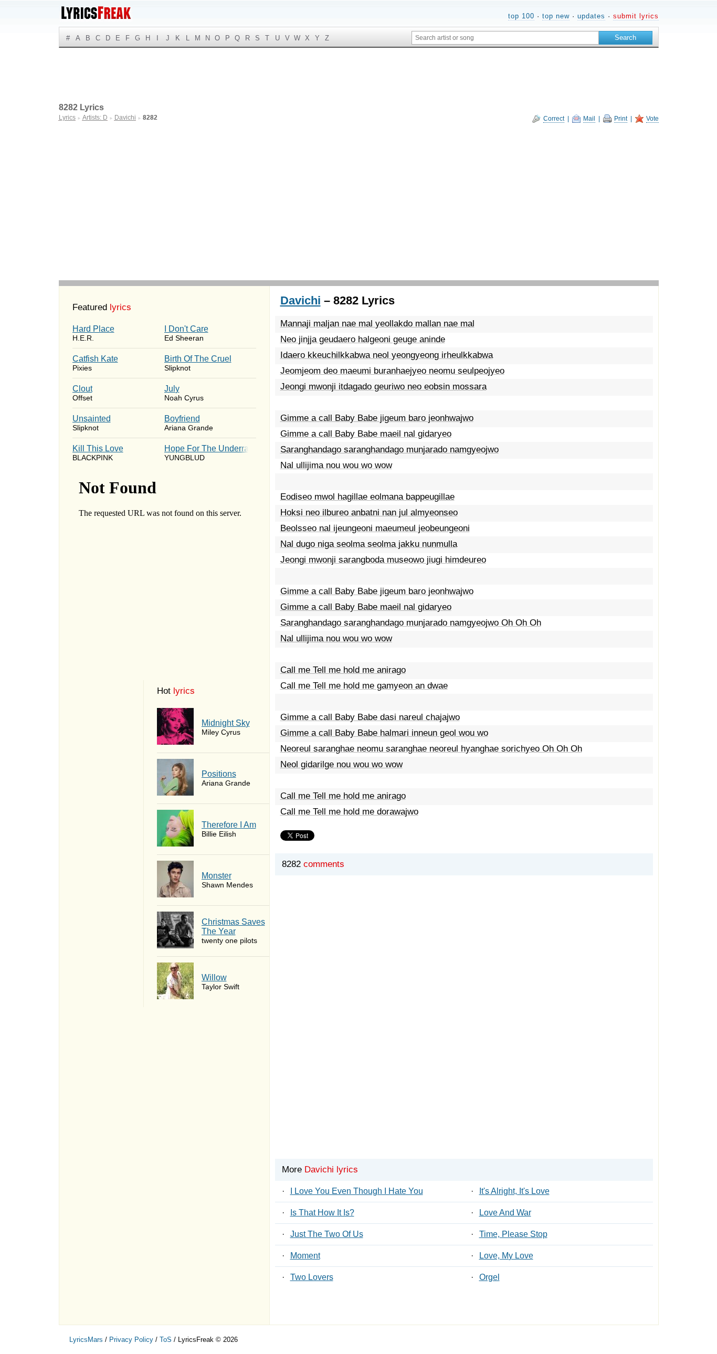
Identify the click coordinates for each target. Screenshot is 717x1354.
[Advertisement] (359, 201)
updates (591, 16)
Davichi (300, 300)
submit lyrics (636, 16)
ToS (166, 1340)
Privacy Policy (131, 1340)
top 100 (521, 16)
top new (556, 16)
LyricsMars (86, 1340)
